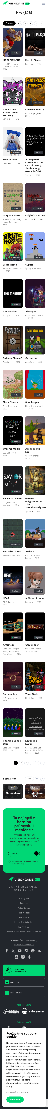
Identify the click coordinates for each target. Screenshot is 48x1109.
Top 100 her (24, 927)
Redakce (24, 903)
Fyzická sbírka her (24, 922)
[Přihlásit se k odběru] (36, 853)
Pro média (24, 917)
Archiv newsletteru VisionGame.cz (24, 931)
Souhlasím (15, 1099)
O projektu (24, 898)
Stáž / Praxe (24, 912)
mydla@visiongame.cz (24, 944)
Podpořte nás (24, 908)
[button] (37, 779)
